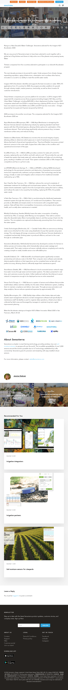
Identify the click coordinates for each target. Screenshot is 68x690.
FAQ (5, 641)
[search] (59, 5)
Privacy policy (27, 639)
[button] (63, 5)
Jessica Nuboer (20, 376)
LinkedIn (45, 639)
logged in (16, 596)
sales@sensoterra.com (37, 359)
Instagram (45, 641)
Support (7, 639)
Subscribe (45, 625)
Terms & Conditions (29, 636)
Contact (6, 636)
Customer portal (9, 643)
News (34, 15)
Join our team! (9, 645)
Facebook (45, 636)
